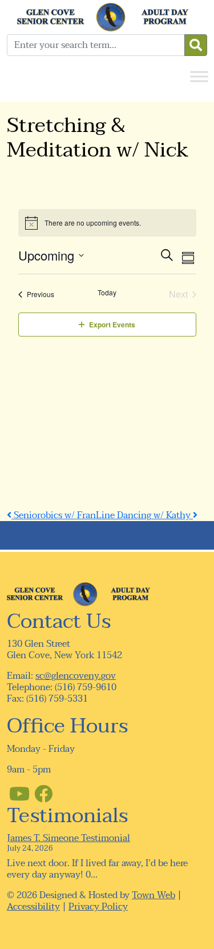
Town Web (153, 895)
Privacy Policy (98, 907)
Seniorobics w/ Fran (53, 515)
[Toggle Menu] (199, 76)
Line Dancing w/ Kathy (144, 515)
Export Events (112, 324)
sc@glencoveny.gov (75, 676)
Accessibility (33, 907)
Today (107, 292)
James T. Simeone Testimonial (68, 838)
